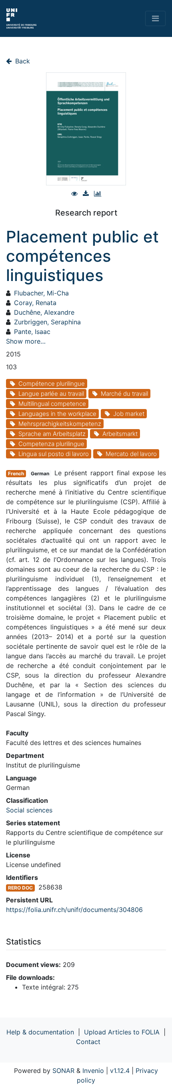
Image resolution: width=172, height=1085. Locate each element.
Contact (88, 1042)
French (16, 473)
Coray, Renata (35, 303)
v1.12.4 (120, 1071)
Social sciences (29, 810)
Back (21, 61)
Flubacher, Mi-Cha (41, 293)
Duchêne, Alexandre (44, 312)
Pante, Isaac (32, 332)
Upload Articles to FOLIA (122, 1032)
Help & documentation (40, 1032)
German (40, 473)
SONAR (63, 1071)
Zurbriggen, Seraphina (47, 322)
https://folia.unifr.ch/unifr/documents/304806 (74, 910)
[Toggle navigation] (155, 18)
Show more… (26, 341)
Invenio (93, 1071)
